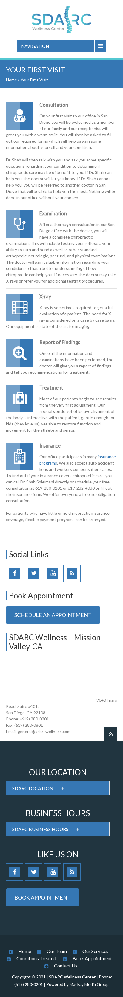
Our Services (95, 951)
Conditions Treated (36, 958)
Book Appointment (92, 958)
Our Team (57, 951)
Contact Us (65, 965)
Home (11, 79)
